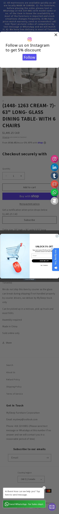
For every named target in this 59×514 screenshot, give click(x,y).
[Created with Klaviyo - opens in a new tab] (29, 279)
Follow (29, 57)
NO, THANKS (44, 265)
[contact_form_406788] (52, 507)
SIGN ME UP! (44, 260)
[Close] (56, 35)
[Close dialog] (57, 235)
